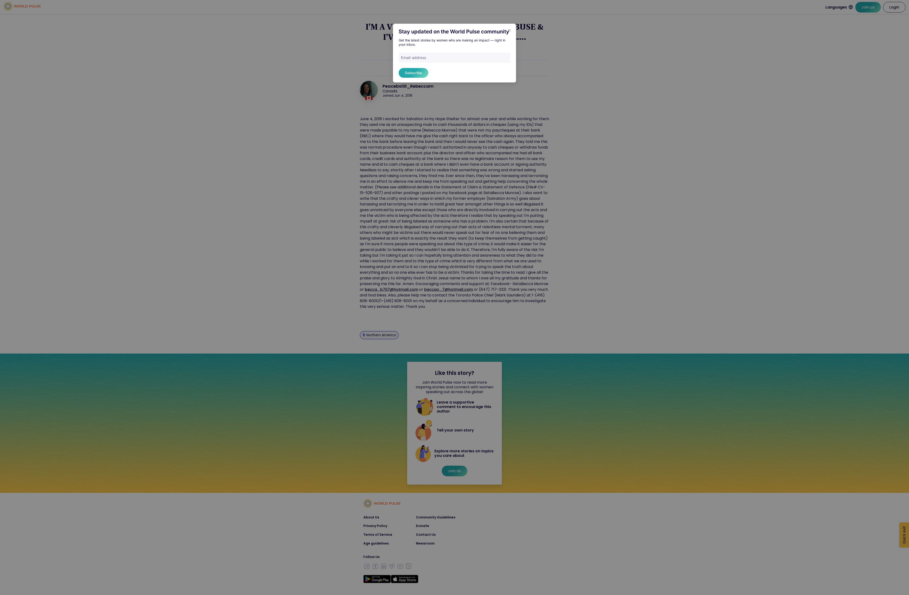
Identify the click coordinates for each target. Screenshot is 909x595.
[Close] (509, 30)
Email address (413, 57)
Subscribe (413, 73)
